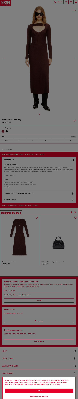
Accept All (39, 390)
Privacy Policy (43, 384)
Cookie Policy (55, 384)
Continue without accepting (39, 396)
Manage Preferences (25, 384)
